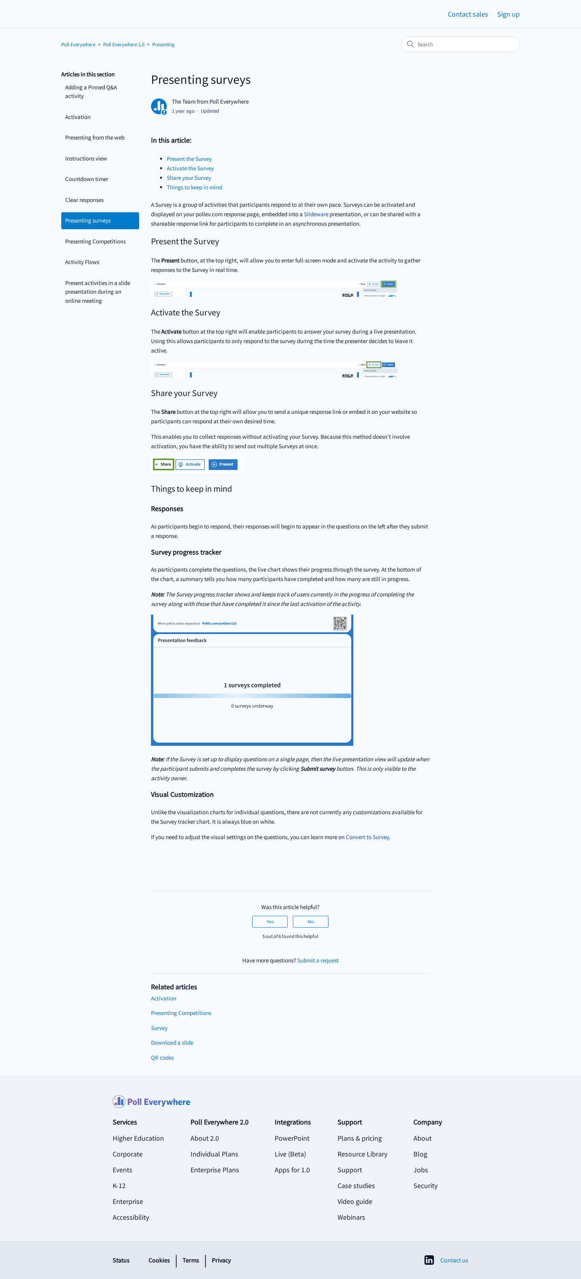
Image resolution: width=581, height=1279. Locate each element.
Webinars (351, 1217)
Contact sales (468, 14)
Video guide (355, 1201)
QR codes (162, 1057)
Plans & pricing (360, 1138)
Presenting (163, 44)
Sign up (508, 14)
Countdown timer (86, 179)
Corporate (128, 1153)
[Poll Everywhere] (290, 1106)
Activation (78, 117)
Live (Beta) (290, 1153)
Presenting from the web (94, 137)
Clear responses (84, 200)
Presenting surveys (88, 220)
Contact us (454, 1260)
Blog (420, 1153)
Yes (270, 921)
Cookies (159, 1260)
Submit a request (318, 960)
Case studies (356, 1185)
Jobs (420, 1169)
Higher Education (138, 1138)
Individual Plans (214, 1153)
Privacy (221, 1260)
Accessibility (131, 1217)
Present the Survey (189, 158)
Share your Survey (189, 177)
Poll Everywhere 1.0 (123, 44)
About (422, 1138)
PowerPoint (292, 1138)
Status (121, 1260)
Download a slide (172, 1042)
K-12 (119, 1185)
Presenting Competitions (95, 241)
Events (122, 1169)
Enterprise (128, 1201)
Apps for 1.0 (292, 1169)
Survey (159, 1028)
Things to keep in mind (194, 187)
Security (425, 1185)
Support (350, 1169)
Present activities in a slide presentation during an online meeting (97, 291)
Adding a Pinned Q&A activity (91, 91)
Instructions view (86, 158)
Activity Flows (82, 262)
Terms (191, 1260)
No (311, 921)
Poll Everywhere (78, 44)
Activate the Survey (190, 168)
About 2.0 (205, 1138)
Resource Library (362, 1153)
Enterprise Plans (215, 1169)
